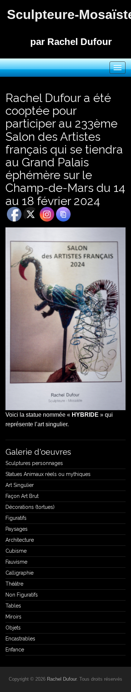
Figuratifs (16, 518)
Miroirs (13, 617)
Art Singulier (19, 485)
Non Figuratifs (21, 595)
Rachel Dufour (61, 679)
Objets (13, 628)
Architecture (19, 540)
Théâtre (14, 584)
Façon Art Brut (22, 496)
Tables (13, 606)
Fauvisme (16, 562)
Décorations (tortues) (30, 507)
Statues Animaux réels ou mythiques (48, 474)
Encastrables (20, 639)
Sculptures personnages (34, 463)
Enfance (14, 650)
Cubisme (16, 551)
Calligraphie (19, 573)
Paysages (16, 529)
